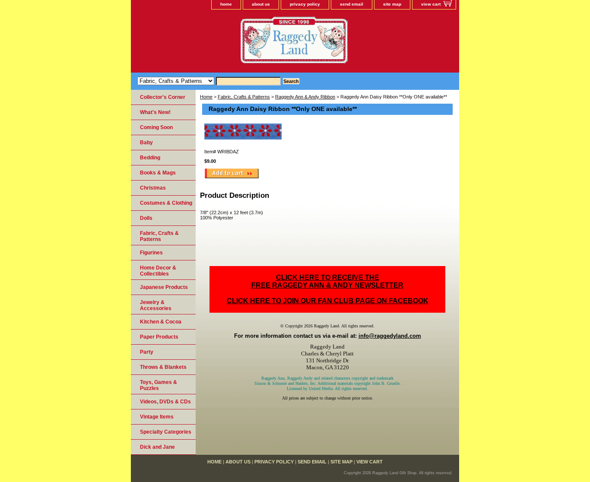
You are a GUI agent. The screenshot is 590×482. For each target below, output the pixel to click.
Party (146, 352)
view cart (431, 4)
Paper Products (159, 337)
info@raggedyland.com (389, 336)
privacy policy (305, 4)
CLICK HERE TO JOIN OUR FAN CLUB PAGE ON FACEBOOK (327, 300)
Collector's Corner (162, 97)
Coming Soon (156, 127)
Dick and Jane (157, 447)
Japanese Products (164, 287)
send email (351, 4)
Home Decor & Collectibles (158, 271)
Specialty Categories (165, 432)
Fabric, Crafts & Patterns (244, 96)
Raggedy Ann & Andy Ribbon (305, 96)
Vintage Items (157, 417)
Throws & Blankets (163, 367)
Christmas (153, 188)
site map (392, 4)
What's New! (155, 112)
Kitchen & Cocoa (160, 322)
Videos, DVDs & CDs (165, 402)
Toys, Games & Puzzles (158, 385)
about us (261, 4)
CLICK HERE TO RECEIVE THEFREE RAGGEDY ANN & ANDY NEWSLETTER (327, 281)
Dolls (146, 218)
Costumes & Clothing (166, 203)
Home (206, 96)
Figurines (151, 253)
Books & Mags (158, 173)
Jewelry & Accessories (155, 305)
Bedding (150, 158)
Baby (146, 143)
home (226, 4)
